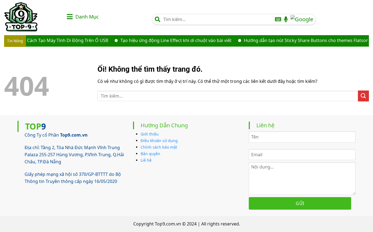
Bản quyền (150, 153)
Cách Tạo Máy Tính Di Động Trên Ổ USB (63, 40)
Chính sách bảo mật (159, 147)
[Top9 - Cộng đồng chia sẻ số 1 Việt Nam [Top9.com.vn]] (31, 16)
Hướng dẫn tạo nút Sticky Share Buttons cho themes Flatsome (304, 40)
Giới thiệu (150, 134)
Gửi (300, 203)
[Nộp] (363, 96)
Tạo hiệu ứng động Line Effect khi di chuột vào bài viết (172, 40)
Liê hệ (146, 160)
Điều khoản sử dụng (159, 140)
